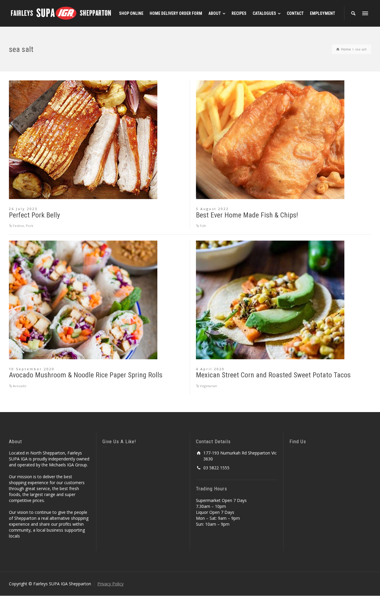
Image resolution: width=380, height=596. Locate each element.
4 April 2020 (210, 369)
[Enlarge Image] (83, 139)
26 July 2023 (23, 208)
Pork (29, 225)
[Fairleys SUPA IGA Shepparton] (61, 13)
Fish (203, 225)
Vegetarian (208, 386)
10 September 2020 (32, 369)
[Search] (353, 13)
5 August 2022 (212, 208)
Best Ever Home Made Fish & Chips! (247, 215)
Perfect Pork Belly (34, 215)
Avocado (19, 386)
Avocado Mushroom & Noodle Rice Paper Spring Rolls (85, 375)
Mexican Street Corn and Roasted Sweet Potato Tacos (273, 375)
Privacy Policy (110, 584)
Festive (18, 225)
